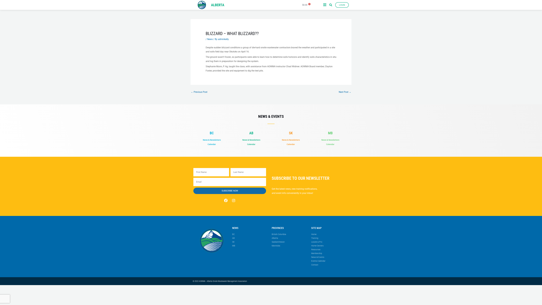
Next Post (345, 92)
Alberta (217, 5)
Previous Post (199, 92)
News (210, 39)
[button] (331, 5)
